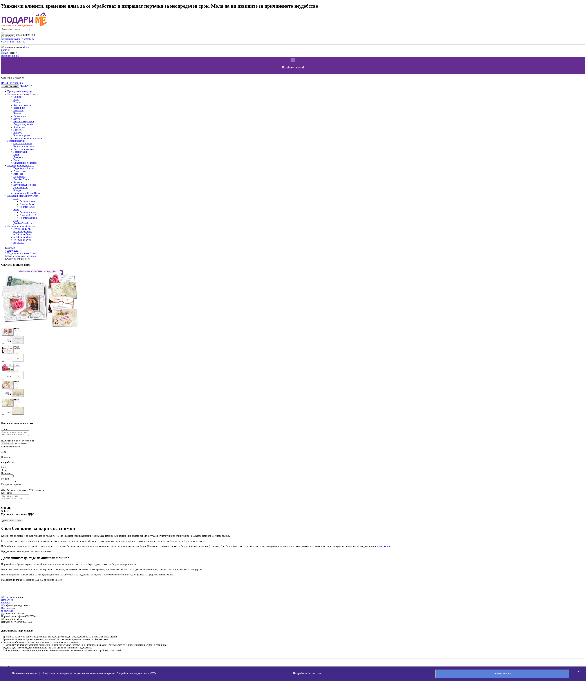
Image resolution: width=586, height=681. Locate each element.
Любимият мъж (28, 201)
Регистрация (16, 83)
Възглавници (20, 116)
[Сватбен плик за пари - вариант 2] (12, 361)
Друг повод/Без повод (24, 184)
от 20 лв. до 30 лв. (22, 234)
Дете (15, 220)
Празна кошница (10, 55)
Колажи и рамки (22, 135)
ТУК (153, 673)
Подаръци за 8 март (23, 168)
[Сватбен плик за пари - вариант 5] (12, 414)
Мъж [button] (15, 198)
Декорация (19, 157)
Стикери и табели (22, 143)
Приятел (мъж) (27, 206)
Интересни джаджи (23, 149)
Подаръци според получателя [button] (22, 195)
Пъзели (17, 102)
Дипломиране (20, 187)
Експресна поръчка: (11, 484)
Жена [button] (16, 209)
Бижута (17, 113)
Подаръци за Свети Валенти (28, 193)
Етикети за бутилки (23, 121)
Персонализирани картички (28, 138)
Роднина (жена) (28, 215)
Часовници (19, 107)
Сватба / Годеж (21, 179)
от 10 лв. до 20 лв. (22, 231)
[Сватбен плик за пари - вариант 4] (12, 396)
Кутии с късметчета (23, 146)
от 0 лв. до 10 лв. (22, 228)
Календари (19, 127)
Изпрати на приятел (7, 601)
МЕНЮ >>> (26, 85)
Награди (17, 132)
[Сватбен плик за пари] (39, 325)
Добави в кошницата (11, 521)
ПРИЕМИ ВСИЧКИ (502, 674)
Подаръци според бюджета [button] (21, 226)
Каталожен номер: (10, 446)
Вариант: (6, 473)
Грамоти (17, 129)
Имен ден (18, 173)
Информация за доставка (8, 609)
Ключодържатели (22, 105)
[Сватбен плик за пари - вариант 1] (12, 343)
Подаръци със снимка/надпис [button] (22, 94)
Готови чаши (20, 151)
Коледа (17, 190)
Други (16, 118)
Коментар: (6, 493)
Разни (16, 160)
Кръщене (18, 182)
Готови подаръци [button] (16, 140)
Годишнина (19, 176)
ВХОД (4, 83)
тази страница (383, 546)
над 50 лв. (18, 242)
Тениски (17, 96)
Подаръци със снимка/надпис (22, 253)
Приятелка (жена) (29, 217)
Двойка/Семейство (23, 223)
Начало (11, 247)
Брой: (4, 467)
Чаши (16, 99)
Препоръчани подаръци (19, 91)
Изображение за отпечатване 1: (17, 440)
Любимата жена (28, 212)
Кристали (18, 110)
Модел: (5, 478)
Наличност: (7, 457)
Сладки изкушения (23, 124)
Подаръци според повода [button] (20, 165)
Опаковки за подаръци (25, 162)
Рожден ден (19, 171)
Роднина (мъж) (27, 204)
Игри (16, 154)
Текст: (4, 429)
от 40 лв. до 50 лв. (22, 239)
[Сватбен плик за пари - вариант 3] (12, 379)
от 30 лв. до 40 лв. (22, 237)
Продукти (12, 250)
